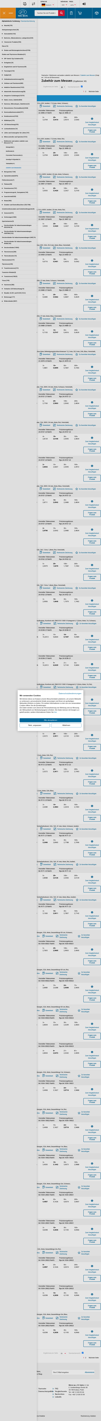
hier (55, 712)
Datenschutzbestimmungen (70, 693)
